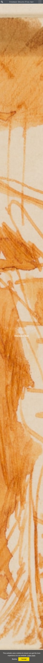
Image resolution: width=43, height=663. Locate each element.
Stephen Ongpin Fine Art (21, 1)
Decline (14, 659)
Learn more (31, 655)
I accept (23, 659)
